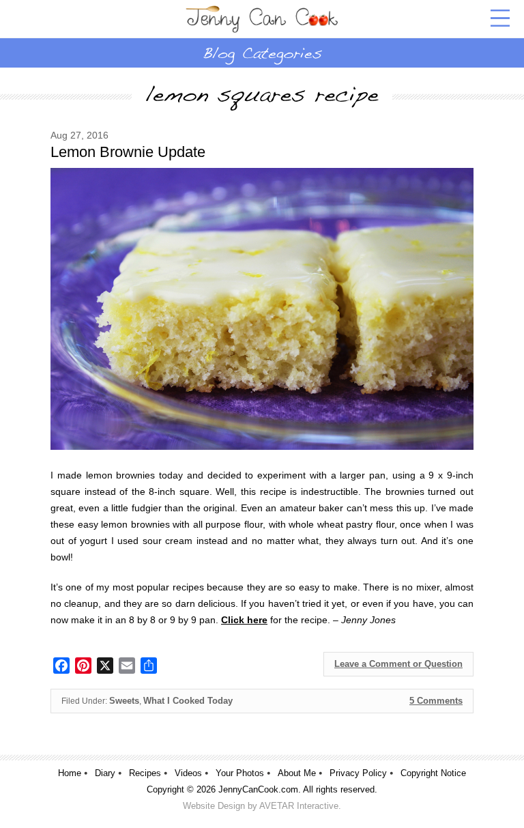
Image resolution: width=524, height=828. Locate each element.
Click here (244, 619)
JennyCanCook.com (258, 789)
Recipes (145, 773)
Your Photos (240, 773)
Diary (105, 773)
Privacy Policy (358, 773)
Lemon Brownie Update (127, 151)
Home (69, 773)
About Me (297, 773)
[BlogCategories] (262, 53)
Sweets (124, 701)
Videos (188, 773)
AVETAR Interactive (298, 806)
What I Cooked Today (188, 701)
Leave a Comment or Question (398, 664)
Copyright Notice (433, 773)
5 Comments (436, 701)
